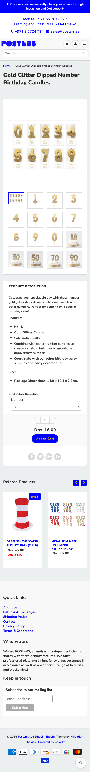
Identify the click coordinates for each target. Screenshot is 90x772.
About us (10, 607)
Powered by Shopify (51, 742)
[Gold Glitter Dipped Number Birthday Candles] (45, 146)
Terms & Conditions (18, 631)
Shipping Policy (15, 616)
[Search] (83, 53)
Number (17, 399)
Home (7, 65)
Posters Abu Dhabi (30, 737)
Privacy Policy (14, 626)
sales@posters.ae (65, 31)
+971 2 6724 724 (29, 31)
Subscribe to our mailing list (29, 690)
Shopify (50, 737)
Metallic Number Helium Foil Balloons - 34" (64, 545)
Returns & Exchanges (19, 612)
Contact (9, 621)
